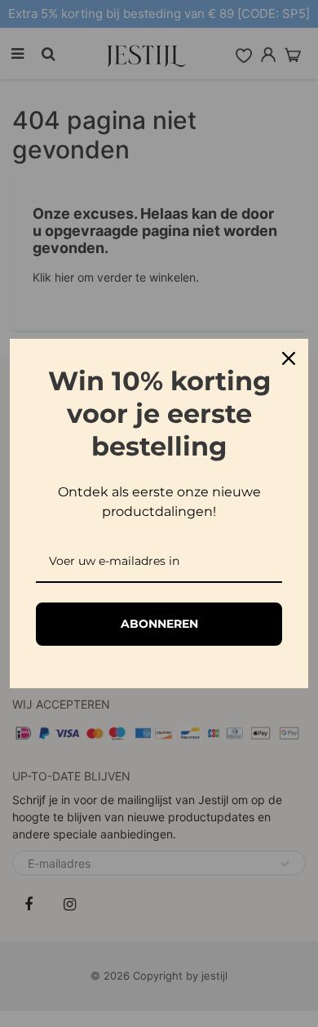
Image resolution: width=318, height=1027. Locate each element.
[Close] (288, 358)
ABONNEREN (159, 623)
